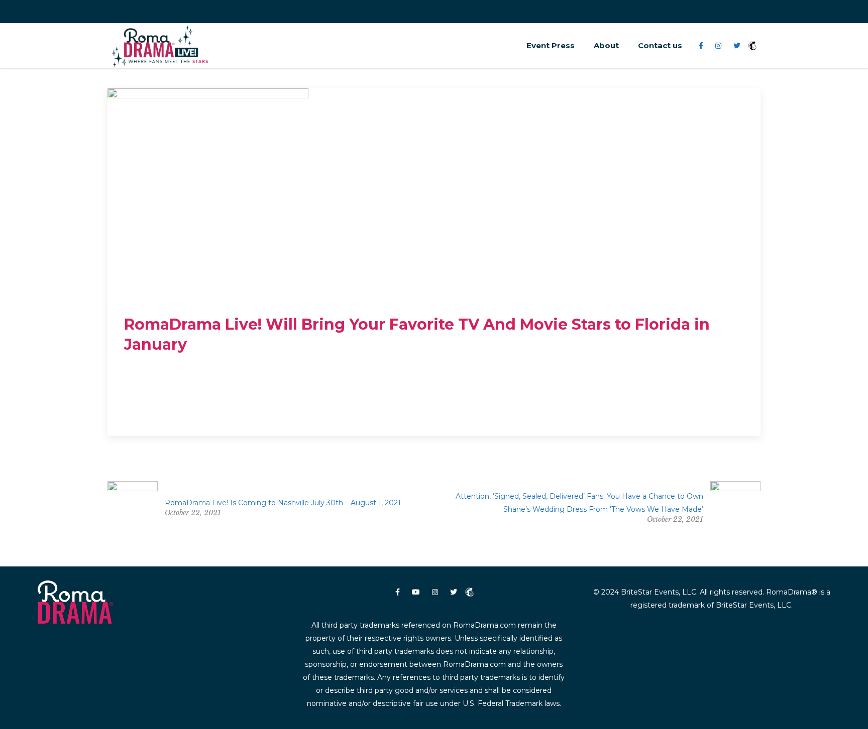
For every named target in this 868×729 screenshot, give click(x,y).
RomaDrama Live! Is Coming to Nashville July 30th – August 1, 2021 (283, 502)
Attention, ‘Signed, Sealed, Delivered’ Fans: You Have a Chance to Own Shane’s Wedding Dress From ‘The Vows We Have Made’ (579, 503)
